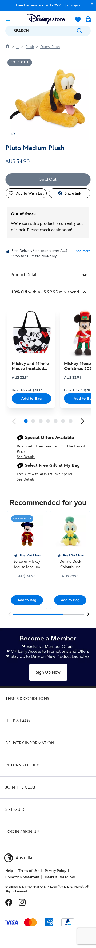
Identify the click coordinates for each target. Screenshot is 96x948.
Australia (23, 857)
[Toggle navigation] (8, 19)
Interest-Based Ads (60, 877)
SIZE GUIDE (16, 809)
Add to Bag (31, 398)
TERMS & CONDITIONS (27, 698)
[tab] (48, 275)
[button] (90, 3)
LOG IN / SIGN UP (22, 831)
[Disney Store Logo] (46, 19)
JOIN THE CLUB (20, 787)
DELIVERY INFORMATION (29, 743)
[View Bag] (88, 20)
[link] (14, 421)
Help (9, 870)
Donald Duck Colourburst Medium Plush (70, 564)
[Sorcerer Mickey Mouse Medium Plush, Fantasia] (27, 531)
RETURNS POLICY (22, 765)
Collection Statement (22, 877)
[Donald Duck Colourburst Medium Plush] (70, 531)
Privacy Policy (55, 870)
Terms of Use (28, 870)
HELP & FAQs (17, 720)
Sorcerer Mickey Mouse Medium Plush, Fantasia (27, 564)
